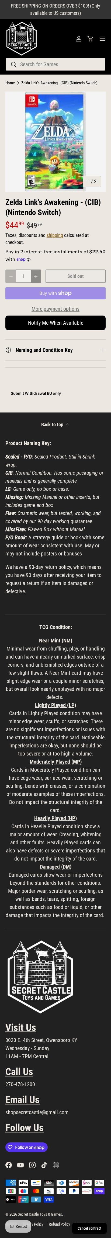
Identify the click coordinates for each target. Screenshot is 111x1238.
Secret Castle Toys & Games (40, 1214)
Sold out (75, 276)
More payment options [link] (55, 309)
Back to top (52, 424)
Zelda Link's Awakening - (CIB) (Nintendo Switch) (59, 83)
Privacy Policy (32, 1224)
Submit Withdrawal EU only (36, 393)
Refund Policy (59, 1224)
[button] (90, 39)
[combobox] (55, 64)
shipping (55, 235)
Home (10, 83)
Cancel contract (89, 1228)
